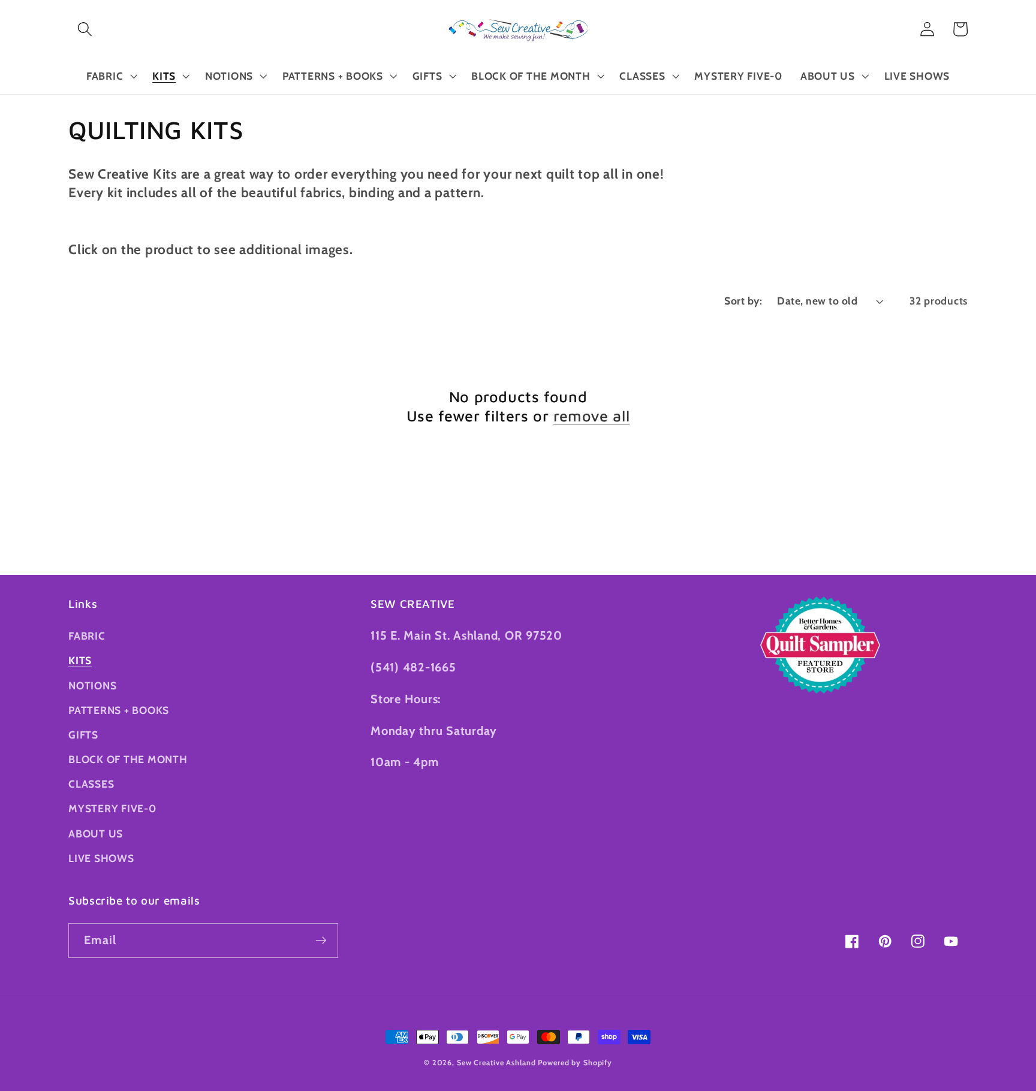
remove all (591, 415)
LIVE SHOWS (101, 858)
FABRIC (87, 635)
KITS (80, 660)
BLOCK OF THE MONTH (128, 759)
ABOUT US (95, 833)
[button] (84, 29)
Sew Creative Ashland (496, 1062)
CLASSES (91, 783)
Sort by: (743, 300)
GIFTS (83, 734)
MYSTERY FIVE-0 (112, 808)
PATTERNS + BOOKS (118, 710)
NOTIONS (92, 685)
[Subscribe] (321, 940)
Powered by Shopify (575, 1062)
